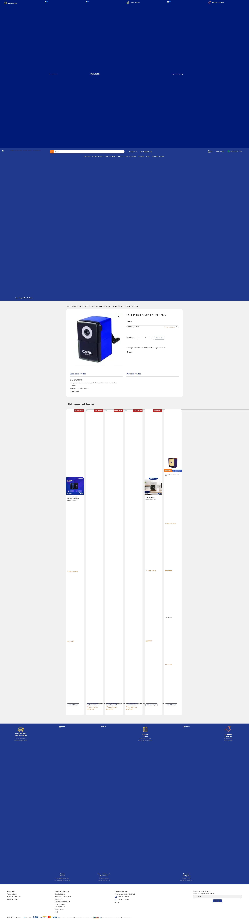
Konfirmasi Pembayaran (63, 896)
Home (68, 306)
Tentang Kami (12, 894)
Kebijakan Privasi (12, 899)
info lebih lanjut (73, 705)
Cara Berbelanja (60, 894)
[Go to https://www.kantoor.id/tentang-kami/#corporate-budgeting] (186, 803)
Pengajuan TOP (60, 907)
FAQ (56, 912)
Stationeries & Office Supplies (86, 306)
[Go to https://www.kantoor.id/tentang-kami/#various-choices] (62, 803)
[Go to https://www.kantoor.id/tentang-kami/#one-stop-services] (145, 733)
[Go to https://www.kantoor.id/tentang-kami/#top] (104, 803)
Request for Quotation (62, 901)
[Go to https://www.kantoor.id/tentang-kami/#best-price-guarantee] (228, 733)
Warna (129, 321)
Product (73, 306)
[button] (169, 326)
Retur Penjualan (60, 904)
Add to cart (159, 337)
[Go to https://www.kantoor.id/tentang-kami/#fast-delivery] (21, 733)
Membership (59, 899)
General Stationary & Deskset (106, 306)
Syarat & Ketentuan (14, 896)
